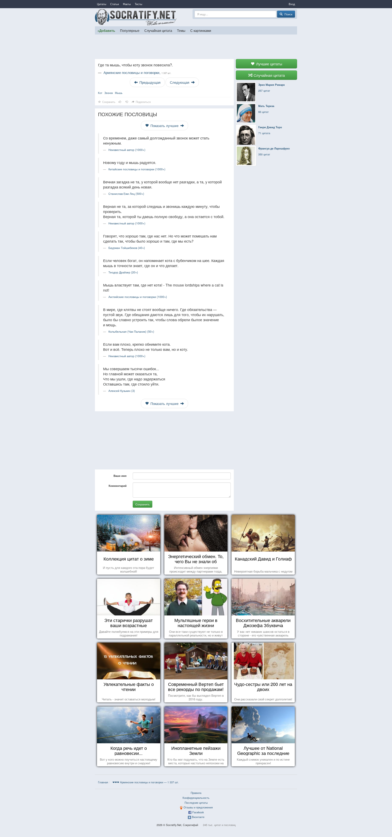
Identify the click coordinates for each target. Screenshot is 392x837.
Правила (196, 793)
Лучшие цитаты (268, 63)
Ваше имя (120, 476)
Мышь (118, 93)
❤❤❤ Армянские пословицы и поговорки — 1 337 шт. (145, 782)
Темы (181, 30)
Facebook (198, 812)
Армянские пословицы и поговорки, (137, 72)
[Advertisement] (196, 47)
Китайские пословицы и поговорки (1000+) (136, 169)
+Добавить (106, 30)
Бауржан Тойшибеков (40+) (126, 248)
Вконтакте (198, 817)
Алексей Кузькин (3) (121, 391)
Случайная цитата (158, 30)
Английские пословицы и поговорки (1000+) (137, 297)
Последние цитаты (196, 803)
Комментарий (118, 486)
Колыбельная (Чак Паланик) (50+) (131, 331)
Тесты (138, 4)
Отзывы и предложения (198, 807)
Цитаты (101, 4)
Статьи (114, 4)
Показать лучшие (164, 125)
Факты (127, 4)
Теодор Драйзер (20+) (123, 272)
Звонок (108, 93)
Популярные (129, 30)
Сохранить (142, 504)
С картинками (200, 30)
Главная (103, 782)
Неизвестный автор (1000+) (126, 150)
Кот (100, 93)
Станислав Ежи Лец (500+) (126, 194)
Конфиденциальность (196, 798)
